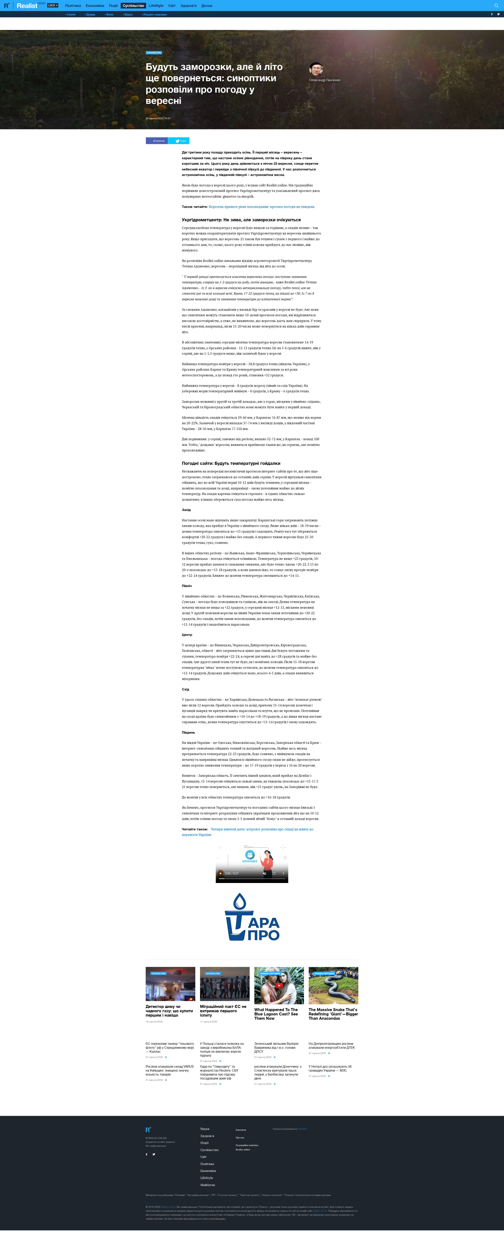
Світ (172, 5)
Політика (73, 5)
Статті (71, 14)
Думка (90, 14)
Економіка (95, 5)
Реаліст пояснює (155, 14)
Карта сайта (152, 1203)
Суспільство (133, 5)
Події (113, 5)
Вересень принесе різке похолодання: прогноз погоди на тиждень (262, 207)
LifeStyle (156, 5)
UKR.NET (302, 1128)
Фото (110, 14)
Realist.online (168, 1207)
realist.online (320, 1211)
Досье (206, 5)
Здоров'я (188, 5)
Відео (128, 14)
